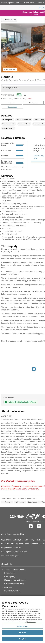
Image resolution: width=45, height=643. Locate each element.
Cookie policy (31, 622)
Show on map (12, 107)
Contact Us (40, 2)
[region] (22, 619)
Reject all (22, 632)
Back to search (10, 20)
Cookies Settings (22, 626)
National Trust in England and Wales (22, 402)
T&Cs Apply (33, 14)
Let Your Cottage (29, 2)
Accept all (22, 639)
